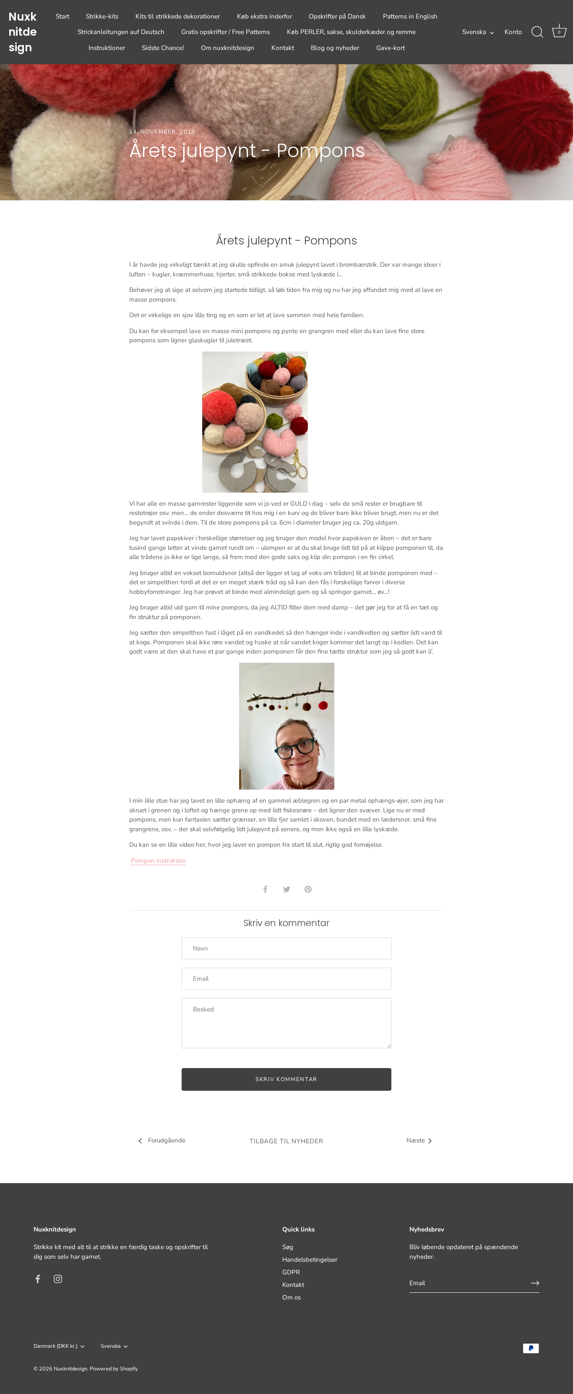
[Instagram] (58, 1278)
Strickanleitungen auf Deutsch (121, 32)
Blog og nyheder (335, 48)
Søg (287, 1247)
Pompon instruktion (158, 860)
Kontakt (282, 48)
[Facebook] (38, 1278)
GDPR (291, 1272)
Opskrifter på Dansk (337, 16)
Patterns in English (410, 16)
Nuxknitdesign (22, 32)
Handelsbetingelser (309, 1259)
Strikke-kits (102, 16)
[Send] (535, 1283)
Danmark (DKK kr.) (56, 1346)
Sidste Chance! (163, 48)
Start (62, 16)
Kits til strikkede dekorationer (177, 16)
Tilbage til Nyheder (286, 1141)
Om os (291, 1297)
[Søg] (537, 32)
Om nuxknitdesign (227, 48)
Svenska (474, 32)
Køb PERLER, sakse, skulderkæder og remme (351, 32)
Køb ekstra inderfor (264, 16)
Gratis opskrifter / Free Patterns (225, 32)
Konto (513, 32)
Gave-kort (390, 48)
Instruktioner (107, 48)
